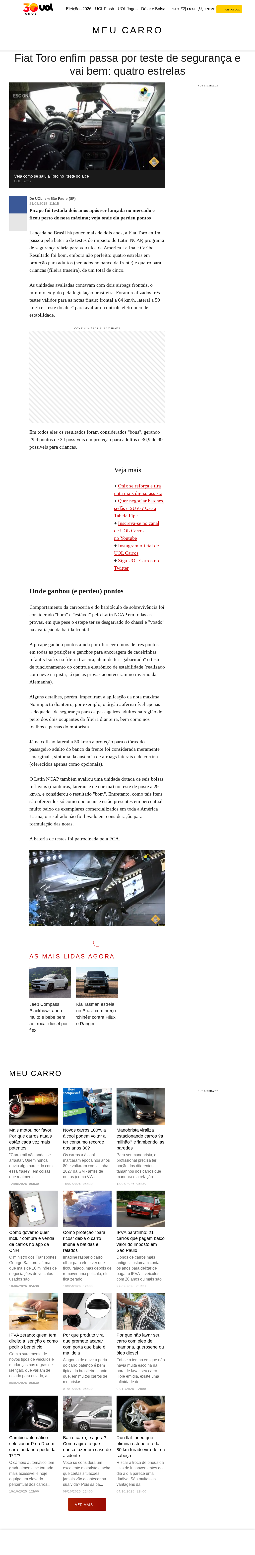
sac (175, 9)
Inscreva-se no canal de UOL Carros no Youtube (136, 530)
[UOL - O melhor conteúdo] (38, 9)
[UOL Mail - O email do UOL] (188, 9)
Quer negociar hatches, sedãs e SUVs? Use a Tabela (139, 508)
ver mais (84, 1505)
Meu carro (127, 30)
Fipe (133, 515)
